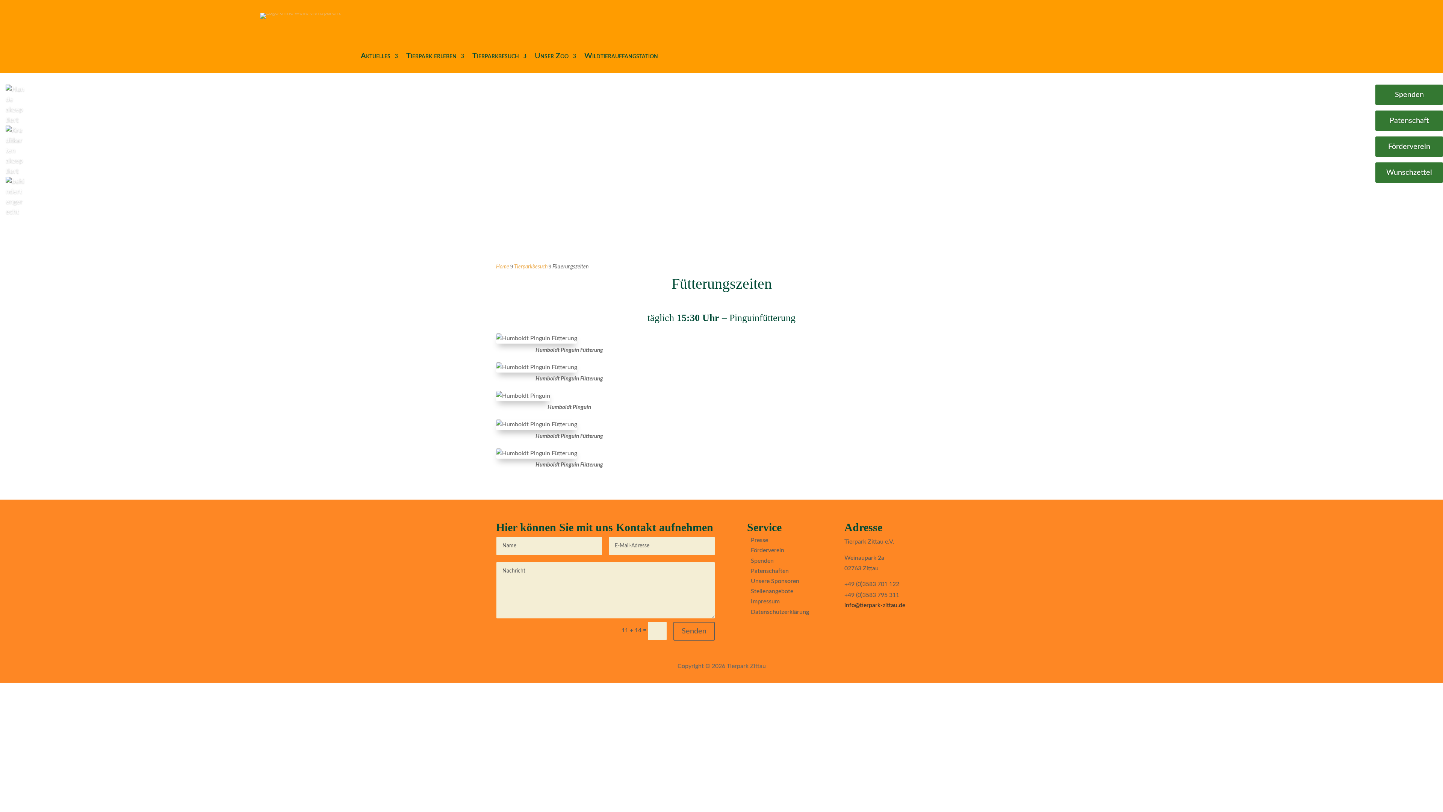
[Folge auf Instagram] (765, 630)
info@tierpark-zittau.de (874, 605)
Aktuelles (375, 56)
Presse (759, 540)
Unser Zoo (552, 56)
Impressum (765, 601)
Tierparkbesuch (495, 56)
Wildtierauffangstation (621, 56)
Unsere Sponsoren (775, 581)
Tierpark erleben (431, 56)
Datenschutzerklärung (780, 612)
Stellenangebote (772, 591)
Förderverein (1409, 146)
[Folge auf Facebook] (750, 630)
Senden (694, 631)
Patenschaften (770, 571)
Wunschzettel (1409, 172)
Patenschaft (1409, 120)
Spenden (1409, 94)
